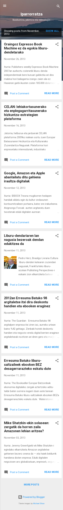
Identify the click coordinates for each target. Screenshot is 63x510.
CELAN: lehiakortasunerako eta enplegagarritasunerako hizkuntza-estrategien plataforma (25, 113)
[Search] (58, 7)
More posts (31, 484)
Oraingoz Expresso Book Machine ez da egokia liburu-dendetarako (26, 48)
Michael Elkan (39, 503)
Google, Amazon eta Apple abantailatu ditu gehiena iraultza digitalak (24, 177)
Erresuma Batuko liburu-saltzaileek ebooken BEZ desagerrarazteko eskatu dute (27, 365)
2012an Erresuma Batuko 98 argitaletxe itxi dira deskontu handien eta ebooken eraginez (27, 302)
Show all (52, 30)
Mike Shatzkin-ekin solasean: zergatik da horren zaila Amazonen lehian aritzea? (26, 427)
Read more (51, 93)
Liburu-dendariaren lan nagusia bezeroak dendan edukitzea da (24, 240)
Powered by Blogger (33, 497)
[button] (57, 44)
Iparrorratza (31, 14)
